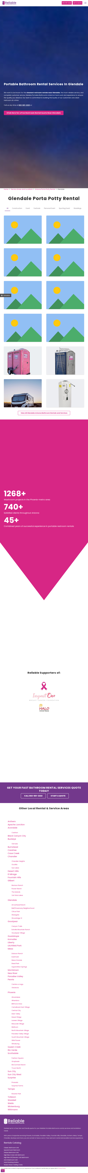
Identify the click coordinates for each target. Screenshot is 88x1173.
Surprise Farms (17, 1086)
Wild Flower (16, 1040)
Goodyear (13, 921)
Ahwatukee (16, 997)
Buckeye (12, 839)
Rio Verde (12, 1050)
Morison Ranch (17, 885)
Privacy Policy (62, 1168)
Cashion (15, 832)
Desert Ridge (16, 1017)
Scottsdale (13, 1053)
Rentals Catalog (12, 1142)
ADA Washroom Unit (11, 1160)
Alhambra (15, 1000)
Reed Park (15, 963)
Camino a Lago (17, 984)
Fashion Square (17, 1058)
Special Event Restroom (12, 1150)
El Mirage (12, 874)
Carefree (12, 850)
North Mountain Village (20, 1030)
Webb (11, 1103)
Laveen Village (17, 1020)
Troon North (16, 1068)
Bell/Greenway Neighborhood (23, 908)
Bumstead (13, 847)
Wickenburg (14, 1106)
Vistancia (15, 988)
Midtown (15, 1027)
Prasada (15, 1082)
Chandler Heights (18, 861)
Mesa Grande (17, 960)
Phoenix (11, 992)
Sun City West (14, 1074)
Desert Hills (13, 871)
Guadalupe (13, 936)
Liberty (11, 942)
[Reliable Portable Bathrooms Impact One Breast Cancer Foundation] (44, 697)
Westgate (15, 915)
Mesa (10, 948)
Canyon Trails (17, 926)
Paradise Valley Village (20, 1034)
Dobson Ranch (17, 953)
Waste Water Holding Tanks (13, 1165)
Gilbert (11, 880)
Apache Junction (16, 824)
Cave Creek (13, 853)
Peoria (11, 979)
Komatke (12, 939)
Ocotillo (14, 864)
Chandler (12, 856)
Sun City (12, 1071)
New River (12, 973)
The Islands (16, 892)
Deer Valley (16, 1014)
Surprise (12, 1077)
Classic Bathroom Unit (11, 1148)
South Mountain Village (20, 1037)
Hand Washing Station (11, 1162)
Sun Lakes (15, 868)
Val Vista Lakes (17, 895)
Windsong (15, 1044)
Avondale (12, 827)
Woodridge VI (17, 918)
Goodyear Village (18, 933)
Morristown (13, 970)
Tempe (11, 1089)
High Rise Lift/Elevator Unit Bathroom (16, 1157)
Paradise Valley (15, 976)
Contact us (7, 1128)
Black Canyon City (17, 835)
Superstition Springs (19, 967)
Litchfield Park (14, 945)
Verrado (15, 844)
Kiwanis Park (16, 1094)
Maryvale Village (18, 1024)
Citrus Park (16, 911)
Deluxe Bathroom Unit (11, 1152)
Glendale (12, 900)
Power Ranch (17, 889)
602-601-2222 (24, 105)
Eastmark (15, 957)
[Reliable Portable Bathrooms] (9, 3)
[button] (85, 3)
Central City (16, 1010)
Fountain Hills (14, 877)
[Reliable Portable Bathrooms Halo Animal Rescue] (44, 707)
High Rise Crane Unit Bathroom (14, 1155)
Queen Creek (14, 1046)
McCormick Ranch (19, 1065)
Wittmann (13, 1109)
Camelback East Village (21, 1007)
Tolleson (12, 1097)
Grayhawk (15, 1061)
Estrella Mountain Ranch (21, 929)
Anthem (12, 821)
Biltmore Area (17, 1004)
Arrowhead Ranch (18, 905)
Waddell (12, 1100)
